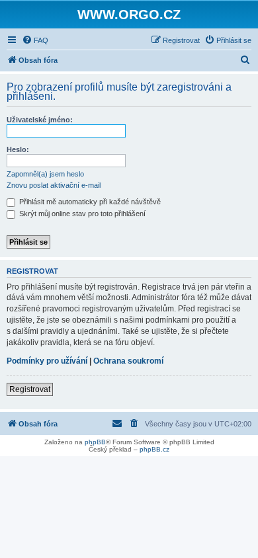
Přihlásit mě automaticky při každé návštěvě (89, 202)
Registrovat (29, 389)
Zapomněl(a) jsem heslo (45, 174)
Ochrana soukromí (128, 361)
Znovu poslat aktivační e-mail (54, 185)
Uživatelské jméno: (40, 120)
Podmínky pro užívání (47, 361)
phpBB (95, 442)
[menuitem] (35, 40)
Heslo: (18, 149)
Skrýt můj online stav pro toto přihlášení (81, 214)
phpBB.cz (154, 449)
